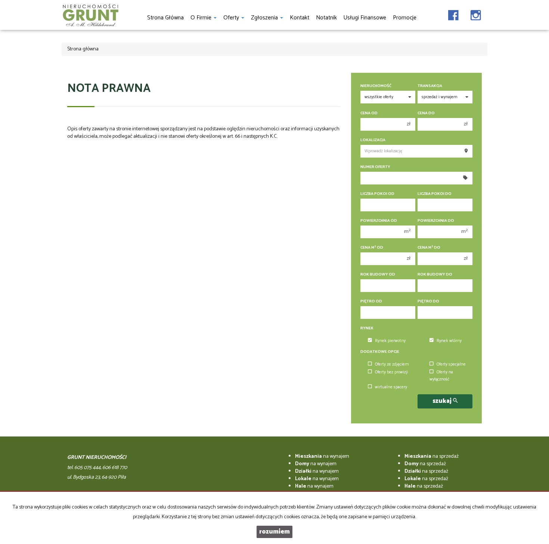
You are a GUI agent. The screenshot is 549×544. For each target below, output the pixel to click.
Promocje (404, 17)
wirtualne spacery (391, 387)
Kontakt (299, 17)
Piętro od (371, 301)
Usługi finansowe (365, 17)
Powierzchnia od (378, 221)
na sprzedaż (431, 456)
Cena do (426, 113)
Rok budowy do (435, 274)
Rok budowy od (377, 274)
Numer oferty (375, 167)
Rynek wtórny (449, 341)
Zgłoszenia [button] (265, 17)
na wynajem (322, 456)
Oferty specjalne (451, 364)
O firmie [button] (201, 17)
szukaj (442, 401)
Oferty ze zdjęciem (392, 364)
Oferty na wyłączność (441, 376)
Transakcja (430, 86)
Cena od (369, 113)
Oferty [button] (232, 17)
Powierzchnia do (436, 221)
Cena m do (429, 248)
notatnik (326, 17)
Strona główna (165, 17)
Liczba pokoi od (377, 194)
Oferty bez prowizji (391, 372)
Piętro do (428, 301)
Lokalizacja (372, 140)
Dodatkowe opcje (379, 352)
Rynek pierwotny (390, 341)
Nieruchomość (375, 86)
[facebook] (453, 13)
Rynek (366, 328)
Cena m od (371, 248)
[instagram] (476, 13)
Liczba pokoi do (435, 194)
